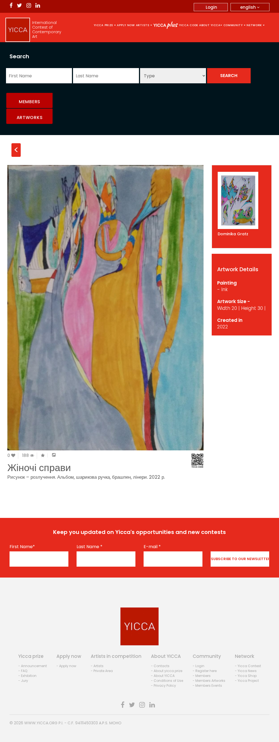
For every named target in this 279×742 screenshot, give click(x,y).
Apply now (126, 25)
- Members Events (207, 685)
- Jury (23, 680)
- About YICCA (163, 675)
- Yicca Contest (248, 666)
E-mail (152, 547)
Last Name (89, 547)
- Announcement (32, 666)
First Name (22, 547)
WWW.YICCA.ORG (40, 723)
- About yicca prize (166, 670)
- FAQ (22, 670)
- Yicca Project (247, 680)
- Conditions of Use (167, 680)
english (248, 7)
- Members (202, 675)
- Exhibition (27, 675)
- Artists (97, 666)
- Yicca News (246, 670)
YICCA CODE (188, 25)
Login (211, 7)
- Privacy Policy (163, 685)
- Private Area (102, 670)
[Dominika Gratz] (242, 200)
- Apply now (66, 666)
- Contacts (160, 666)
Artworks (30, 117)
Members (29, 102)
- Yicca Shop (246, 675)
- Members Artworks (209, 680)
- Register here (205, 670)
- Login (198, 666)
